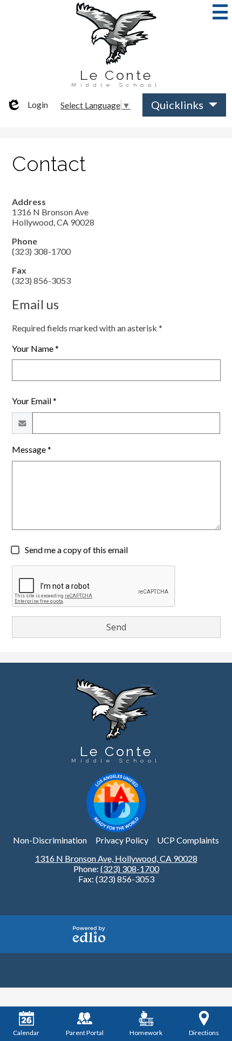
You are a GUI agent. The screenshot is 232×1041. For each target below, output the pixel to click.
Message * (31, 449)
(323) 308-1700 (129, 868)
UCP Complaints (188, 840)
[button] (184, 105)
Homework (145, 1033)
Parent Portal (85, 1033)
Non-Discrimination (50, 840)
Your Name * (35, 348)
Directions (204, 1033)
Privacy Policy (121, 840)
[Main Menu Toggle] (220, 12)
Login (27, 104)
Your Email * (34, 401)
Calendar (26, 1033)
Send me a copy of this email (75, 550)
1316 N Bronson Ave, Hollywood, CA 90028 (116, 858)
